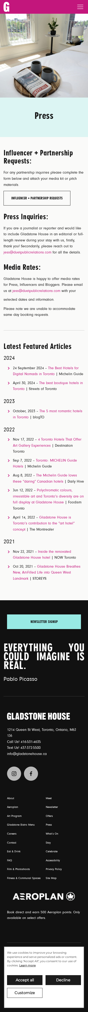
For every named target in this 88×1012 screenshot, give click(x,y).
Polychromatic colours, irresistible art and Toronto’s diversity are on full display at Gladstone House (48, 496)
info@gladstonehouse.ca (27, 754)
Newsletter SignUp (44, 622)
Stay (48, 842)
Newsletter (52, 807)
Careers (11, 833)
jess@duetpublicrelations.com (27, 252)
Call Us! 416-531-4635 (24, 742)
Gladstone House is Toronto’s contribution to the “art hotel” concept (44, 523)
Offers (49, 816)
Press (49, 824)
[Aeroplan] (44, 896)
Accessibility (53, 860)
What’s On (52, 833)
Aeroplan (12, 807)
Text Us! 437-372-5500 (24, 748)
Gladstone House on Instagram (14, 774)
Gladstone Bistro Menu (21, 824)
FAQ (9, 860)
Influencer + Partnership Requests (37, 198)
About (10, 798)
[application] (44, 977)
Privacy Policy (54, 869)
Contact (11, 842)
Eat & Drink (13, 851)
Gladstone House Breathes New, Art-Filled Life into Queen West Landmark (46, 572)
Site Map (51, 878)
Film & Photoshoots (18, 869)
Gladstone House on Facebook (31, 774)
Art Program (14, 816)
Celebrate (51, 851)
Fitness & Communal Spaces (24, 878)
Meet (49, 798)
